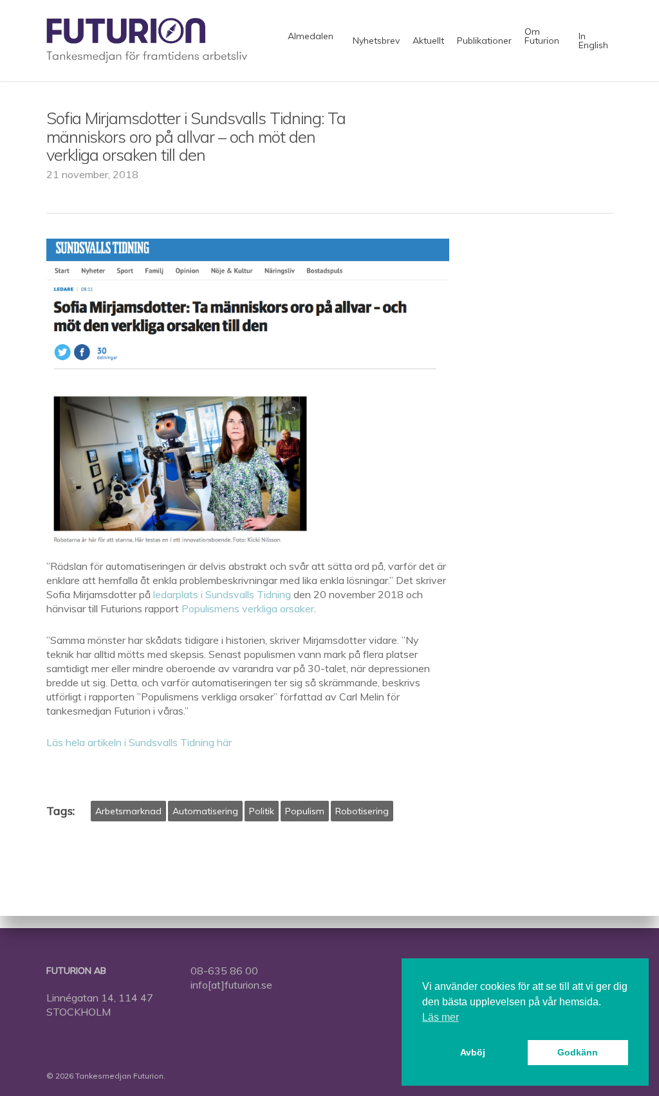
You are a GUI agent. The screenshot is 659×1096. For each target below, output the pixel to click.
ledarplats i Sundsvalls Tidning (222, 594)
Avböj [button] (472, 1052)
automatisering (205, 811)
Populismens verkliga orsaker (247, 608)
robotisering (362, 811)
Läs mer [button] (440, 1017)
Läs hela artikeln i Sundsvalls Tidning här (139, 742)
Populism (304, 811)
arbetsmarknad (128, 811)
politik (261, 811)
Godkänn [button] (577, 1052)
